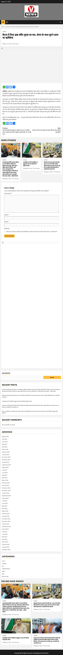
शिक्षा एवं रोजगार (5, 576)
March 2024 (5, 511)
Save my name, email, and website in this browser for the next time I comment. (31, 231)
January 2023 (5, 547)
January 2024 (5, 516)
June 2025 (5, 472)
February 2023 (6, 544)
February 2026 (6, 452)
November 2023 (6, 521)
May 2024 (4, 506)
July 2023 (4, 531)
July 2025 (4, 470)
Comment (8, 193)
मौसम (3, 574)
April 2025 (4, 477)
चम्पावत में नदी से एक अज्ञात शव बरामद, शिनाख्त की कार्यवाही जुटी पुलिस (46, 130)
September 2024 (6, 495)
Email (6, 222)
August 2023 (5, 529)
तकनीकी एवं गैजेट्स (6, 568)
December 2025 (6, 457)
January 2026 (5, 454)
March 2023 (5, 542)
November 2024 (6, 490)
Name (6, 215)
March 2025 (5, 480)
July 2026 (4, 439)
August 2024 (5, 498)
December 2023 (6, 518)
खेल (3, 566)
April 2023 (4, 539)
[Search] (61, 22)
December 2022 (6, 549)
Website (7, 228)
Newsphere (36, 653)
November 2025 (6, 459)
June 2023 (5, 534)
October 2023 (5, 524)
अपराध (3, 561)
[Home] (3, 22)
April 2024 (4, 508)
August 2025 (5, 467)
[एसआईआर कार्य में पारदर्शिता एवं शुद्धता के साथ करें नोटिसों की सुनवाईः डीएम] (31, 150)
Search (6, 373)
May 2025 (4, 475)
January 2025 (5, 485)
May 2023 (4, 536)
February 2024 (6, 513)
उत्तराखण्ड (4, 31)
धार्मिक (3, 571)
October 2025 (5, 462)
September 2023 (6, 526)
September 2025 (6, 465)
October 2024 (5, 493)
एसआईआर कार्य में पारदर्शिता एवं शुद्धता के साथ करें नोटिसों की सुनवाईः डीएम (30, 163)
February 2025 (6, 483)
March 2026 (5, 449)
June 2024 (5, 503)
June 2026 (5, 441)
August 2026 (5, 436)
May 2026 (4, 444)
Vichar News (16, 44)
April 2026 (4, 447)
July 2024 (4, 501)
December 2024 (6, 488)
